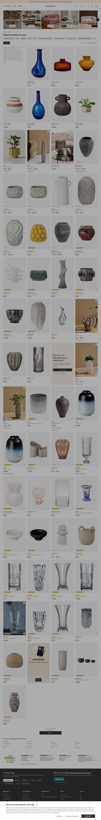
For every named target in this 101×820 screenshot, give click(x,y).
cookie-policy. (56, 812)
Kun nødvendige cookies (72, 816)
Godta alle (88, 816)
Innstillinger (59, 816)
